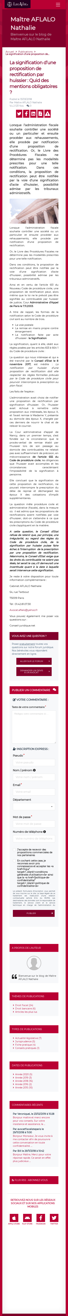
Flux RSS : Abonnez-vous (31, 1180)
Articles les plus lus (26, 1011)
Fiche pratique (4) (25, 1044)
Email (16, 785)
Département (22, 799)
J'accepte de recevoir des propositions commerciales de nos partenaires (34, 852)
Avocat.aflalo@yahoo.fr (24, 610)
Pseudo (18, 755)
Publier (31, 913)
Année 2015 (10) (24, 1087)
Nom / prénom (23, 770)
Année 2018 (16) (24, 1080)
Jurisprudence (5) (25, 1041)
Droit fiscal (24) (24, 1005)
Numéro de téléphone (28, 831)
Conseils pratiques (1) (27, 1048)
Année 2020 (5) (23, 1074)
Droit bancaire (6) (25, 1008)
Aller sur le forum (31, 661)
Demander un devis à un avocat (31, 671)
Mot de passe (22, 817)
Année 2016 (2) (23, 1084)
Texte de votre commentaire (28, 707)
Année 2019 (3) (23, 1077)
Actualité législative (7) (28, 1038)
